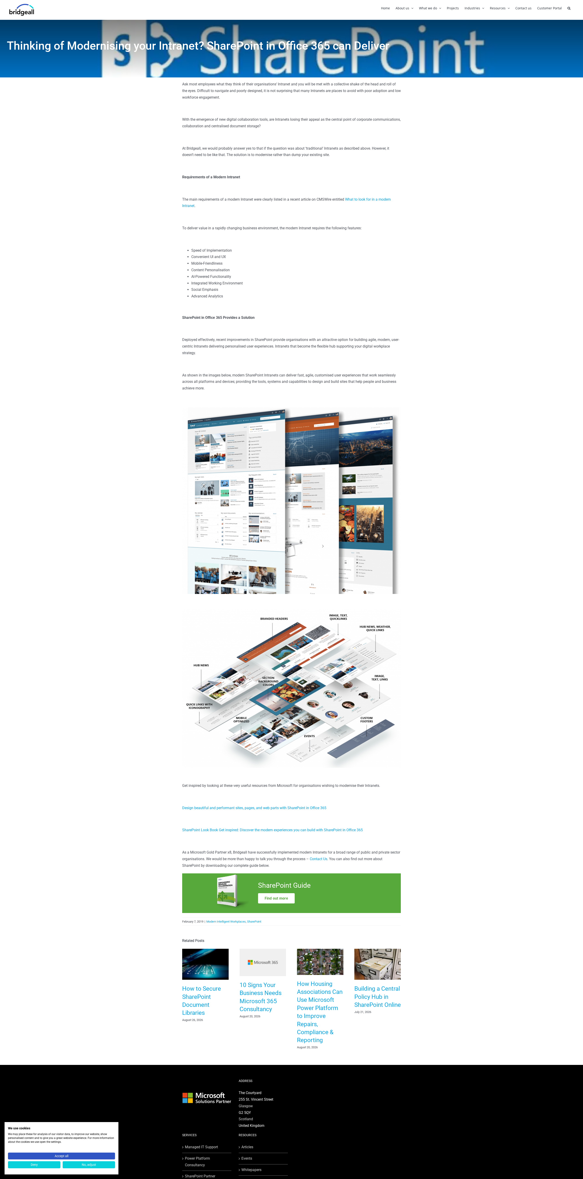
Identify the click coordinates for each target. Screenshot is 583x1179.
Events (246, 1158)
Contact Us (318, 859)
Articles (247, 1147)
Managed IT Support (201, 1147)
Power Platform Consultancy (197, 1161)
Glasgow (246, 1106)
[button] (569, 8)
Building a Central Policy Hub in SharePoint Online (377, 996)
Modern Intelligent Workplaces (226, 921)
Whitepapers (251, 1170)
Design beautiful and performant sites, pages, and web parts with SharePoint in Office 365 (254, 808)
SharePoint (254, 921)
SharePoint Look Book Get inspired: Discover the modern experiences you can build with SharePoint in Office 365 (272, 830)
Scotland (246, 1119)
